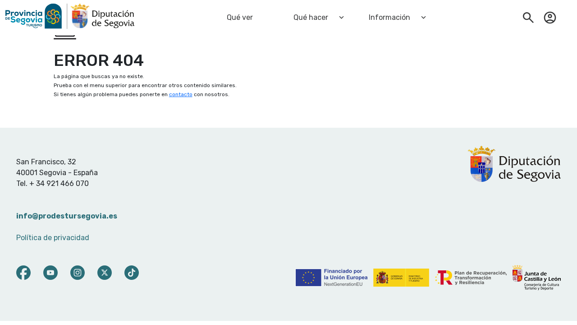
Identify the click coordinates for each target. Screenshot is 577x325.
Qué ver (240, 17)
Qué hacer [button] (310, 17)
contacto (180, 94)
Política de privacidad (52, 237)
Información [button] (389, 17)
